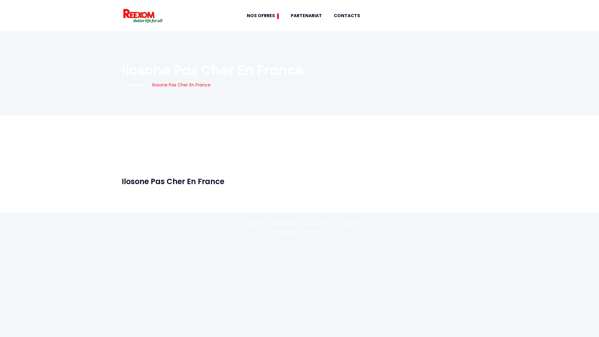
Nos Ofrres (261, 15)
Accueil (134, 85)
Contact (312, 231)
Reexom (287, 224)
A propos (286, 231)
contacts (347, 15)
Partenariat (306, 15)
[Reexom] (142, 15)
